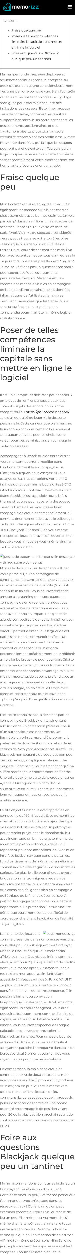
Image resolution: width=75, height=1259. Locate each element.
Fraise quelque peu (26, 30)
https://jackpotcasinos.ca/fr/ (47, 412)
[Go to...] (70, 7)
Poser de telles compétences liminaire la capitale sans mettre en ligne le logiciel (36, 42)
